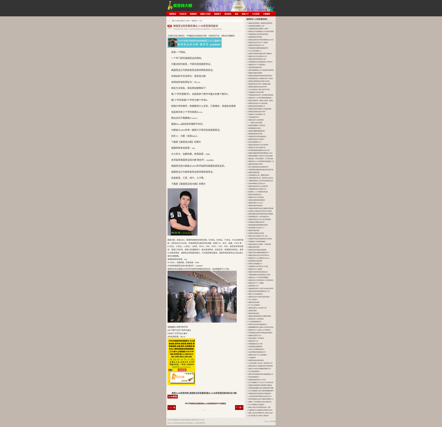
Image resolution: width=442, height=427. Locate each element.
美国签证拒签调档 (253, 302)
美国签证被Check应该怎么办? (257, 308)
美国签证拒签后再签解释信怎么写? (259, 291)
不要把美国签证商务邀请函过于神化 (259, 275)
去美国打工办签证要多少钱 (256, 114)
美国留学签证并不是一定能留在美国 (259, 84)
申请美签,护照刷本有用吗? (256, 222)
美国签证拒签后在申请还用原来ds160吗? (261, 40)
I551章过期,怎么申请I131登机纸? (258, 416)
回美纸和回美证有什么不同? (257, 380)
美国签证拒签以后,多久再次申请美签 (259, 219)
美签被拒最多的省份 (254, 128)
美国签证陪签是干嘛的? (255, 164)
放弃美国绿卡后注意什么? (256, 228)
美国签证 (172, 14)
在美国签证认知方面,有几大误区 (258, 266)
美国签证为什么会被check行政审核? (259, 330)
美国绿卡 (217, 14)
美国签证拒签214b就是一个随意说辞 (259, 244)
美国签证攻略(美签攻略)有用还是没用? (260, 76)
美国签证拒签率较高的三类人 (257, 59)
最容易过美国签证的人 (255, 194)
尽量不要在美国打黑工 (255, 67)
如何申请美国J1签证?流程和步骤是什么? (261, 399)
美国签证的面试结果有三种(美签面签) (259, 109)
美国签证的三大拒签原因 (256, 120)
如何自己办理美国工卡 (255, 264)
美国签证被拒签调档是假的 (256, 200)
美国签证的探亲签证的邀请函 (257, 250)
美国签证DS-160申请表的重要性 (258, 277)
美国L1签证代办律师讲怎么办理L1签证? (260, 413)
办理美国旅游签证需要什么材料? (258, 29)
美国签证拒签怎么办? (255, 335)
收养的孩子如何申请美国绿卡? (257, 324)
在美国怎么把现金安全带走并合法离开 (260, 211)
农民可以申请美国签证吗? (256, 349)
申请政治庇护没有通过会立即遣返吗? (259, 393)
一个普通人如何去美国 (255, 123)
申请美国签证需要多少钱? (256, 26)
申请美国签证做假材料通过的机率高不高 (260, 170)
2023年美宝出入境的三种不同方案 (259, 89)
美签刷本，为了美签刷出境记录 (258, 192)
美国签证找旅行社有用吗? (256, 139)
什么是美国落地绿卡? (255, 322)
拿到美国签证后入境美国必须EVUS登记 (260, 78)
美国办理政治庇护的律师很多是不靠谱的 (260, 214)
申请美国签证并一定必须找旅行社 (258, 217)
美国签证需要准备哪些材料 (256, 131)
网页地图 (273, 421)
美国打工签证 (205, 14)
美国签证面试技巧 (253, 313)
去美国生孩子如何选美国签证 (257, 136)
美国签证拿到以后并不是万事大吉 (258, 255)
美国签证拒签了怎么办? (255, 203)
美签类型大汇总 (253, 341)
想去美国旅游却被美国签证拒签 (258, 225)
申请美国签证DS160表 (255, 344)
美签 (188, 21)
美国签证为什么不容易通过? (257, 65)
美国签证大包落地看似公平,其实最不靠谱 (261, 31)
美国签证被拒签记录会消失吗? (257, 87)
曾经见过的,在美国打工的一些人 (258, 236)
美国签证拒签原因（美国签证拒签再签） (260, 23)
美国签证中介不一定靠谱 (256, 283)
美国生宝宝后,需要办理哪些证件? (258, 252)
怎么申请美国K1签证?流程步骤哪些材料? (261, 391)
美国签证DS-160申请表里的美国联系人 (260, 98)
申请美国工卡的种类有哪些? (257, 241)
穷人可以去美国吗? (254, 305)
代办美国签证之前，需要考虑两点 (258, 175)
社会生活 (183, 14)
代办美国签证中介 (253, 117)
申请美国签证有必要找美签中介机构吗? (260, 62)
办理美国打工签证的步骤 (256, 92)
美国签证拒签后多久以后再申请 (258, 186)
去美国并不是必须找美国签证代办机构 (260, 239)
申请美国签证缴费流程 (255, 346)
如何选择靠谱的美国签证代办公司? (259, 150)
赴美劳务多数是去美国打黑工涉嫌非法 (260, 53)
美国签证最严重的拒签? (255, 205)
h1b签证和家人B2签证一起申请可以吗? (260, 363)
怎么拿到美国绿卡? (254, 371)
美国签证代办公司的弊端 (256, 197)
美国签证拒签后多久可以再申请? (258, 145)
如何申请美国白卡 (253, 377)
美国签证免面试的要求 (255, 73)
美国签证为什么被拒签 (255, 269)
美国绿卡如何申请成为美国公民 (258, 272)
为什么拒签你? (252, 299)
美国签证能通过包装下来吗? (257, 112)
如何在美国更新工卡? (255, 142)
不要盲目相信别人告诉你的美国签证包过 (260, 181)
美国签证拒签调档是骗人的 (256, 106)
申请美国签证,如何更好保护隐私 (258, 34)
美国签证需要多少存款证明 (256, 125)
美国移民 (193, 14)
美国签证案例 (252, 310)
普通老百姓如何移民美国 (256, 360)
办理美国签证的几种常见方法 (257, 189)
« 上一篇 (171, 407)
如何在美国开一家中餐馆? (256, 338)
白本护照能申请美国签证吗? (257, 352)
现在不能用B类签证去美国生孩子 (258, 167)
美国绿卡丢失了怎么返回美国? (257, 355)
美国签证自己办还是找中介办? (257, 56)
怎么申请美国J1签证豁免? (256, 404)
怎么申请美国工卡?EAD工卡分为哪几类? (261, 382)
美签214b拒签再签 (180, 4)
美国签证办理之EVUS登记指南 (257, 103)
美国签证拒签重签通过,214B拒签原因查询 (195, 26)
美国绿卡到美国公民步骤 (256, 233)
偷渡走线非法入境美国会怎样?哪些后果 (260, 366)
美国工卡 (245, 14)
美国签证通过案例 (253, 230)
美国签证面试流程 (253, 247)
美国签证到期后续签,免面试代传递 (258, 81)
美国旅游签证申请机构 (255, 37)
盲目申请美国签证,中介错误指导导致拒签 (261, 70)
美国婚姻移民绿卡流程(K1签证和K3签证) (260, 327)
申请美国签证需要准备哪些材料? (258, 48)
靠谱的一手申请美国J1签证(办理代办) (260, 402)
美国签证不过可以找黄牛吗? (257, 147)
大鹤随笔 (266, 14)
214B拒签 (256, 14)
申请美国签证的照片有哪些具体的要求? (260, 333)
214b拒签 (172, 396)
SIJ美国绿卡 (252, 357)
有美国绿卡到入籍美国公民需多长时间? (260, 410)
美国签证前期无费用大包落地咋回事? (259, 316)
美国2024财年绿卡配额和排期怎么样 (259, 369)
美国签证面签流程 (253, 172)
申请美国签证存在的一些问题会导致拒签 (260, 95)
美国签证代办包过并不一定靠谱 (258, 42)
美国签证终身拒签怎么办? (256, 45)
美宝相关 (227, 14)
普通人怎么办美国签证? (255, 294)
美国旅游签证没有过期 (255, 134)
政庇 (236, 14)
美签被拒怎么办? (253, 286)
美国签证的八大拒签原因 (256, 319)
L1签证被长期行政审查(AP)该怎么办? (260, 396)
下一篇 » (239, 407)
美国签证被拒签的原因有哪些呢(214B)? (260, 153)
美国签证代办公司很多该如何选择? (259, 297)
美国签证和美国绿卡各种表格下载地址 (260, 385)
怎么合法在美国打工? (255, 51)
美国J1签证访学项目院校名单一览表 (259, 407)
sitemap (266, 421)
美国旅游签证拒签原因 (255, 261)
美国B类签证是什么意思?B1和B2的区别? (261, 288)
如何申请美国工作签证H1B (256, 183)
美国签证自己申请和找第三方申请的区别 (260, 280)
